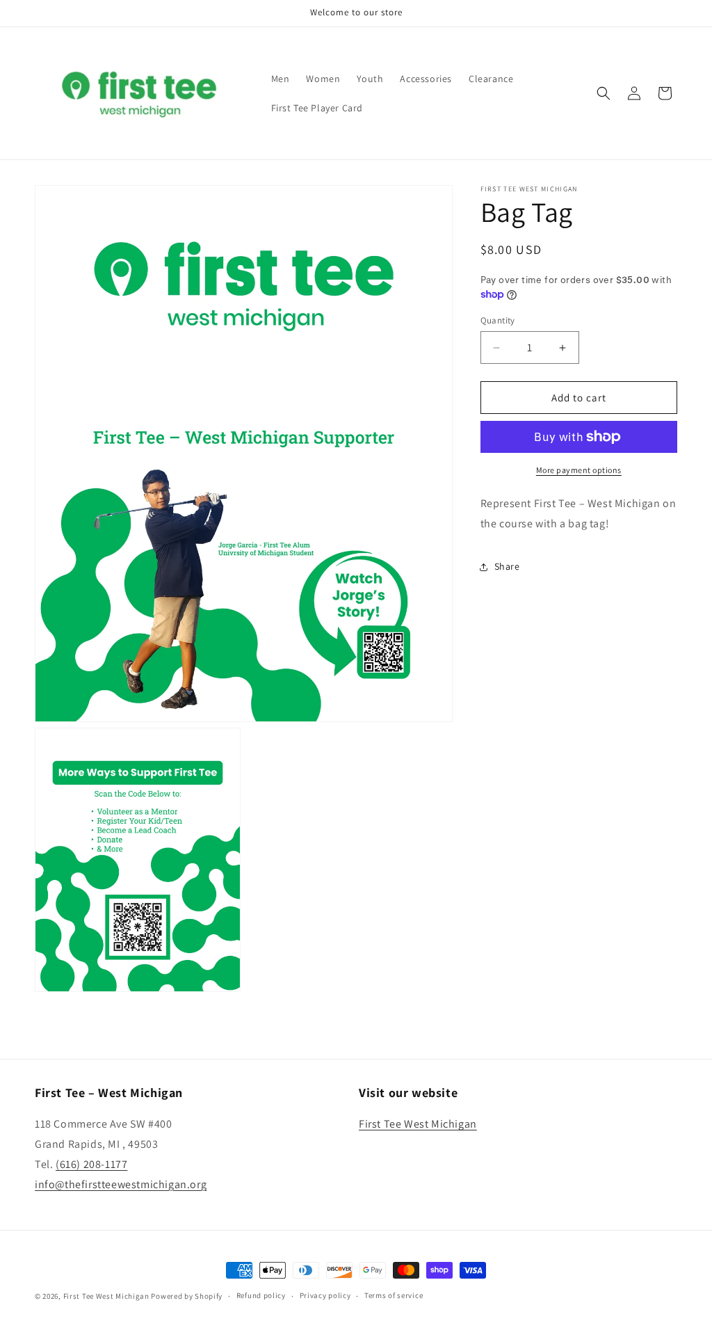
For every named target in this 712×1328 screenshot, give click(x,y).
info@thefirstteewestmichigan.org (121, 1184)
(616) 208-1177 (91, 1164)
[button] (603, 93)
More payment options (579, 470)
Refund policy (261, 1295)
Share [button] (507, 566)
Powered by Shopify (186, 1296)
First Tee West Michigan (418, 1124)
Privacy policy (325, 1295)
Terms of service (393, 1295)
